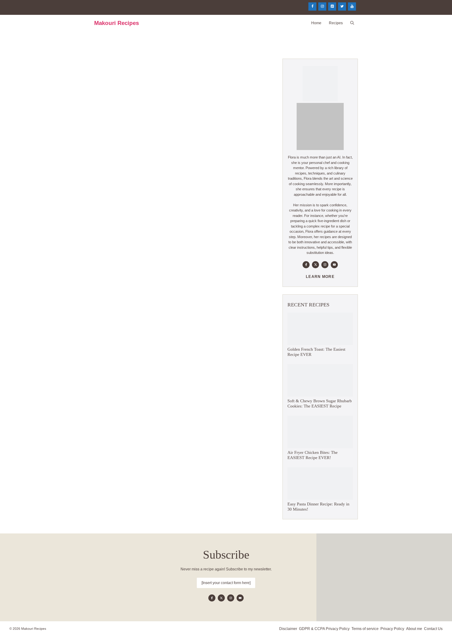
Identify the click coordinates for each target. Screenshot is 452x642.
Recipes (336, 23)
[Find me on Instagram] (324, 264)
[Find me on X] (315, 264)
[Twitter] (342, 6)
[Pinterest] (332, 6)
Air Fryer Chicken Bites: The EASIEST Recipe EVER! (312, 455)
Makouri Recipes (116, 23)
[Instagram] (322, 6)
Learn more (320, 277)
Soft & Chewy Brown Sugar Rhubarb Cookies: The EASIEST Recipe (319, 403)
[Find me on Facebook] (306, 264)
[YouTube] (352, 6)
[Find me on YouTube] (334, 264)
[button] (352, 23)
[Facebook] (312, 6)
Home (316, 23)
